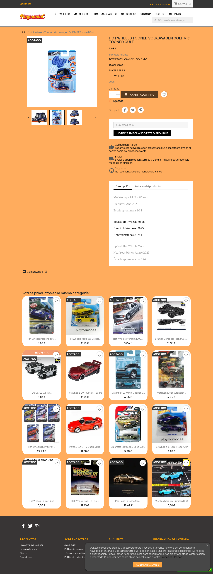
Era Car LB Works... (41, 392)
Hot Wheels (61, 14)
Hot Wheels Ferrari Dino (41, 500)
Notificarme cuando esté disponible (142, 133)
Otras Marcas (102, 14)
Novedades (26, 557)
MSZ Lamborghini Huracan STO (171, 500)
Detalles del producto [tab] (148, 186)
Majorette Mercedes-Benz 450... (128, 446)
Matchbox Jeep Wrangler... (171, 392)
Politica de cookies (74, 548)
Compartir (125, 110)
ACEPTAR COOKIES (147, 564)
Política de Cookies (171, 557)
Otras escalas (125, 14)
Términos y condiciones (77, 553)
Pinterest (141, 110)
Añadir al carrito (139, 94)
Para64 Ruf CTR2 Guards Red (84, 446)
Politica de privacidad (75, 557)
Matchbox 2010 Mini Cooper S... (128, 392)
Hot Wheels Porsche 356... (41, 338)
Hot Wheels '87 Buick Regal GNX (171, 446)
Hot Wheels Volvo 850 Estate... (85, 338)
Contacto (25, 4)
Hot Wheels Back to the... (85, 500)
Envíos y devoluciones (32, 544)
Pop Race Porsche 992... (128, 500)
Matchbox (81, 14)
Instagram (37, 526)
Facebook (23, 526)
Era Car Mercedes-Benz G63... (171, 338)
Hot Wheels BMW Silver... (41, 446)
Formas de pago (28, 548)
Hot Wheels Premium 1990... (128, 338)
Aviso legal (69, 544)
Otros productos (152, 14)
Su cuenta (116, 539)
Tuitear (133, 110)
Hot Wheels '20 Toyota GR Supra (85, 392)
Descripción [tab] (123, 186)
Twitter (30, 526)
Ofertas (175, 14)
